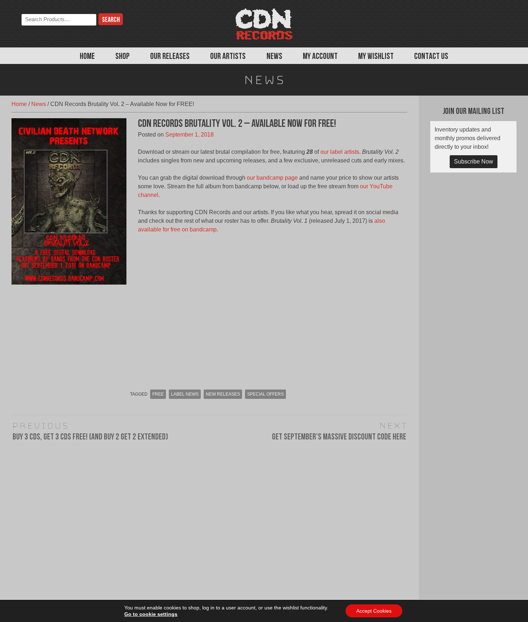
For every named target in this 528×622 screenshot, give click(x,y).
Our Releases (170, 56)
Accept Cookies (374, 611)
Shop (122, 56)
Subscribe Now (473, 161)
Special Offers (265, 394)
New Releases (223, 394)
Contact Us (431, 56)
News (274, 56)
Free (158, 394)
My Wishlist (376, 56)
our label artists (339, 152)
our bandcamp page (272, 178)
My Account (320, 56)
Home (87, 56)
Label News (185, 394)
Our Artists (228, 56)
